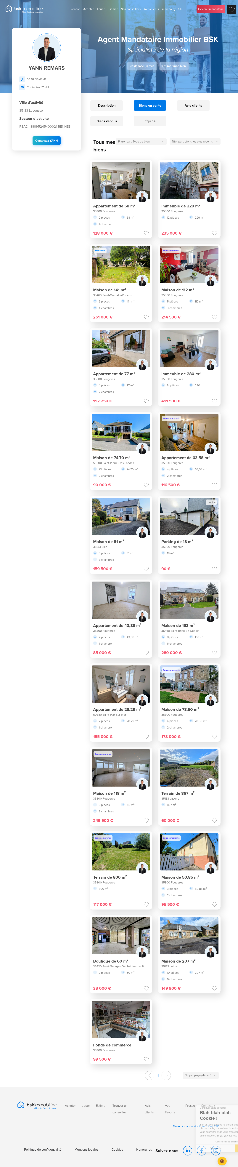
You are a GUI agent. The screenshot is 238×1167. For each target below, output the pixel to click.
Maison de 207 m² (178, 961)
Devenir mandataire (211, 9)
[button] (222, 1161)
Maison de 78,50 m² (180, 709)
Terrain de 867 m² (178, 793)
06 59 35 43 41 (36, 79)
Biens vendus (107, 121)
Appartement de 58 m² (114, 206)
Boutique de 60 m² (110, 961)
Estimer (113, 9)
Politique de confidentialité (42, 1149)
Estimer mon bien (174, 66)
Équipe (150, 121)
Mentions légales (86, 1149)
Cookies (117, 1149)
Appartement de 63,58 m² (185, 458)
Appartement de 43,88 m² (117, 625)
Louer (100, 9)
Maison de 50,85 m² (180, 877)
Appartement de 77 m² (114, 374)
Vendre (75, 9)
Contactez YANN (38, 87)
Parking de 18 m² (177, 542)
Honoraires (144, 1149)
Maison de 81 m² (108, 542)
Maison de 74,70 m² (111, 458)
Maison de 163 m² (178, 625)
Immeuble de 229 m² (180, 206)
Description (106, 105)
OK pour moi (215, 1148)
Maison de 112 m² (177, 290)
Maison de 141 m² (109, 290)
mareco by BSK (172, 9)
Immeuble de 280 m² (181, 374)
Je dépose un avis (142, 66)
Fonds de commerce (112, 1045)
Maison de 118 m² (109, 793)
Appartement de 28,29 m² (117, 709)
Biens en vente (150, 105)
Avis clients (151, 9)
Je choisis (175, 1148)
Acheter (88, 9)
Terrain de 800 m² (110, 877)
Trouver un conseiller (119, 1109)
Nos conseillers (131, 9)
